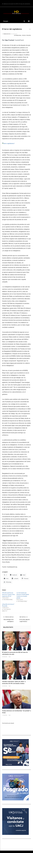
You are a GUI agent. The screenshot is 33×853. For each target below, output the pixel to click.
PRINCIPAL (28, 35)
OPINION (24, 35)
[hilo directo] (16, 12)
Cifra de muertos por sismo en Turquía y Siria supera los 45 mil (8, 594)
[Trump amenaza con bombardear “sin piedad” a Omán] (16, 699)
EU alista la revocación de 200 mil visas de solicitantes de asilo (17, 4)
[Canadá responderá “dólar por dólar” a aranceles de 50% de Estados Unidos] (16, 670)
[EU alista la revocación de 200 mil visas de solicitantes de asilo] (16, 640)
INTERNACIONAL (17, 35)
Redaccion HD (7, 33)
